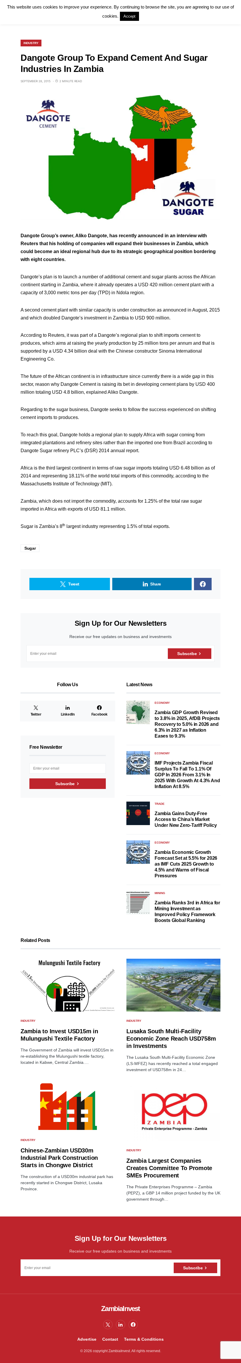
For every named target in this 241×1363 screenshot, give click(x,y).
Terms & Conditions (144, 1339)
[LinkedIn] (120, 1324)
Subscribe (187, 653)
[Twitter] (108, 1324)
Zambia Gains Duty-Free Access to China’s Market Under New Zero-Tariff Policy (186, 819)
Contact (110, 1339)
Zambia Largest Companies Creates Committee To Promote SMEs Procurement (169, 1168)
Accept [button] (129, 16)
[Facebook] (133, 1324)
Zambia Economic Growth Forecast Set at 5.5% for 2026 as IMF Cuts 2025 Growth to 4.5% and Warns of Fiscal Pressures (186, 864)
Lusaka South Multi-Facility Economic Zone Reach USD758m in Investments (171, 1038)
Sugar (30, 548)
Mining (160, 893)
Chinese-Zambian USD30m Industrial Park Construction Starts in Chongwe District (59, 1157)
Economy (162, 702)
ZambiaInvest (120, 1308)
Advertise (86, 1339)
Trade (160, 803)
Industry (31, 43)
